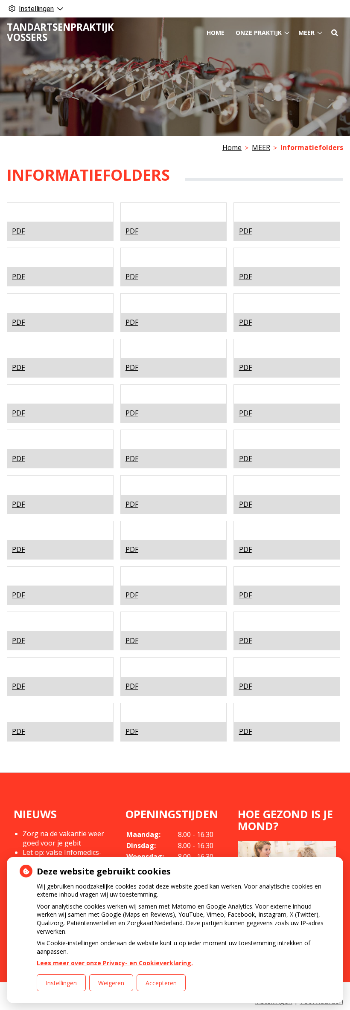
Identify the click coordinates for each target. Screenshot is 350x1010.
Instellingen (61, 983)
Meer (306, 33)
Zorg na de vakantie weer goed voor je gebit (63, 838)
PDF (18, 231)
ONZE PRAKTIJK (259, 33)
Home (216, 33)
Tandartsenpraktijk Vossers (60, 32)
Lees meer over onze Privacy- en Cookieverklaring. (115, 963)
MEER (261, 147)
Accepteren (161, 983)
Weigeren (111, 983)
